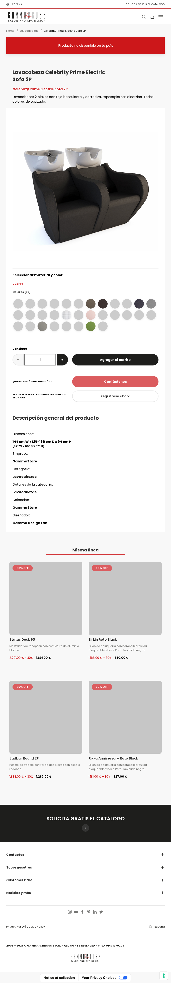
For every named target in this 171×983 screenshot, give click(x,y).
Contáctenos (115, 381)
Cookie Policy (35, 927)
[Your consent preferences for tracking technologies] (164, 976)
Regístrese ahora (115, 396)
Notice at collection (59, 977)
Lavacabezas (29, 31)
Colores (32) (21, 292)
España (17, 4)
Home (10, 31)
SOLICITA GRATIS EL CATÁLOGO (145, 4)
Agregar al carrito (115, 359)
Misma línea (85, 550)
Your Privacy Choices (99, 977)
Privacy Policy (15, 927)
